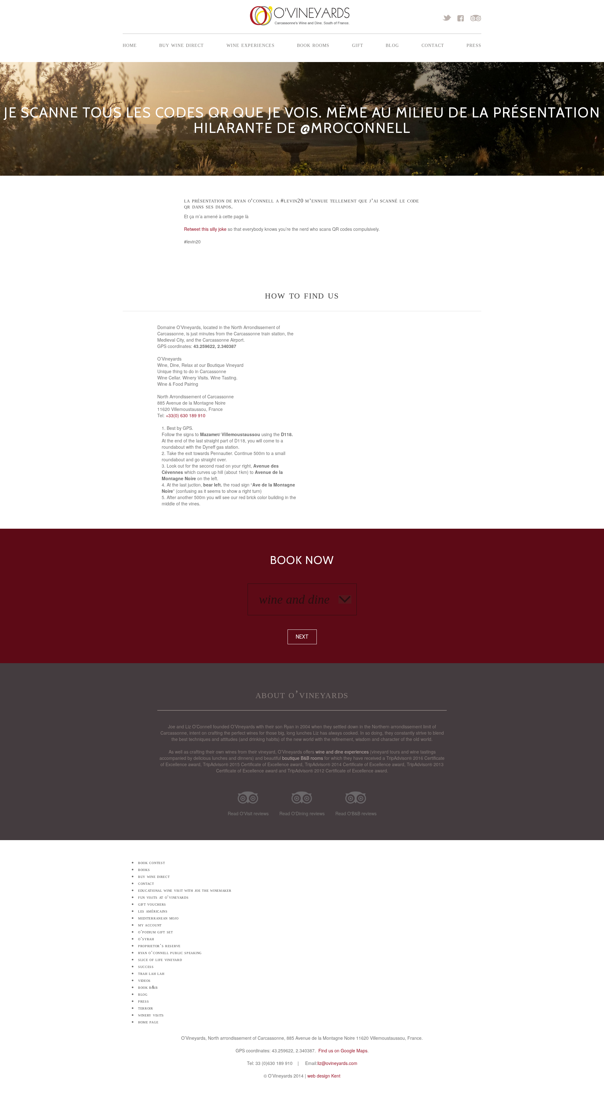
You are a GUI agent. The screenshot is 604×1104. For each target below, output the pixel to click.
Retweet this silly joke (205, 229)
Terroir (145, 1008)
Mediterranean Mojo (158, 918)
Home (130, 44)
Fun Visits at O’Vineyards (163, 897)
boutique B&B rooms (302, 758)
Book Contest (151, 862)
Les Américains (153, 911)
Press (474, 44)
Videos (144, 980)
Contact (433, 44)
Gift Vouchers (152, 904)
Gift (357, 44)
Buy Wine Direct (181, 44)
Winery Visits (151, 1015)
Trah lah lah (151, 973)
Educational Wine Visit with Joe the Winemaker (185, 890)
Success (146, 966)
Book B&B (148, 987)
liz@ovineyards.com (337, 1063)
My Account (150, 925)
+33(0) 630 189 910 (185, 415)
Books (144, 869)
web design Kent (323, 1076)
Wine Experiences (250, 44)
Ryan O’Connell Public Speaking (170, 952)
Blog (392, 44)
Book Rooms (313, 44)
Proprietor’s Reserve (159, 945)
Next (302, 637)
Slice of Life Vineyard (160, 959)
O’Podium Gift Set (155, 932)
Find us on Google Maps (342, 1050)
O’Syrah (146, 938)
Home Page (148, 1022)
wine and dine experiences (342, 751)
